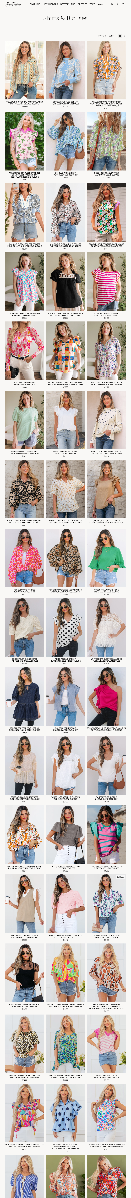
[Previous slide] (9, 70)
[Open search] (112, 4)
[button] (112, 36)
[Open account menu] (117, 4)
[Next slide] (40, 70)
